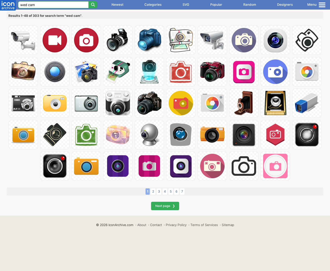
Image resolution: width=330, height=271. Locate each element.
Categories (153, 5)
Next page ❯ (165, 206)
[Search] (92, 4)
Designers (285, 5)
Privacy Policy (176, 225)
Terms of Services (204, 225)
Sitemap (228, 225)
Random (249, 5)
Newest (117, 5)
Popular (216, 5)
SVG (186, 5)
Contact (156, 225)
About (141, 225)
